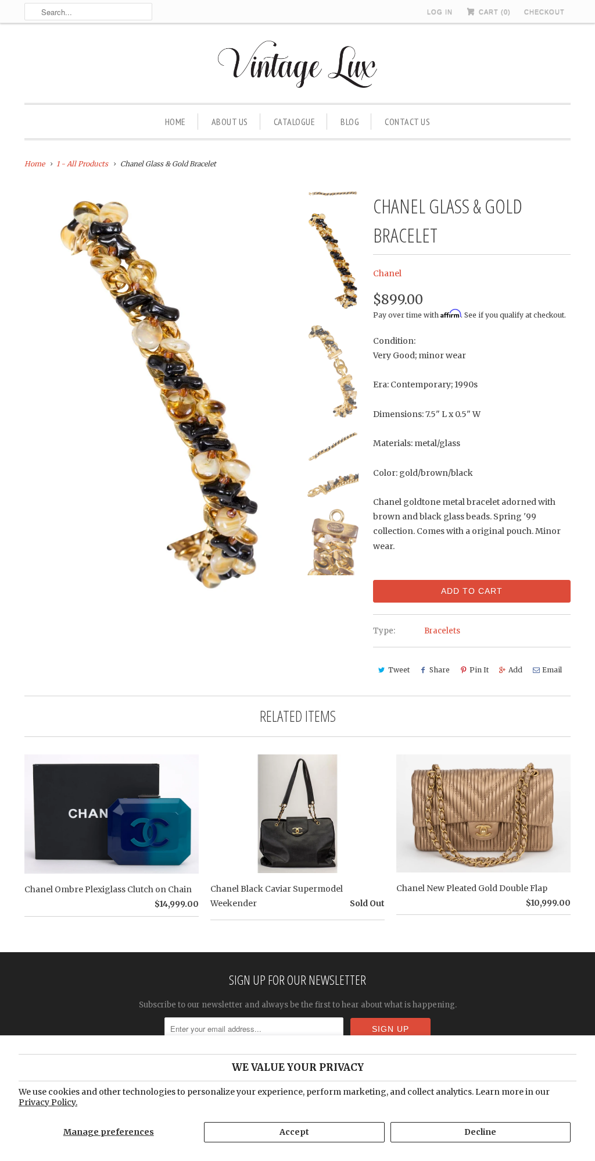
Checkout (544, 11)
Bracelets (442, 631)
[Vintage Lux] (298, 66)
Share (439, 669)
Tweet (399, 669)
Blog (349, 121)
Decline (480, 1132)
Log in (440, 11)
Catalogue (295, 121)
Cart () (493, 11)
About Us (230, 121)
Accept (294, 1132)
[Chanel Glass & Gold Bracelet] (159, 395)
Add (515, 669)
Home (175, 121)
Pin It (479, 669)
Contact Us (407, 121)
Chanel (387, 273)
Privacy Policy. (48, 1102)
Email (552, 669)
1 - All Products (82, 163)
